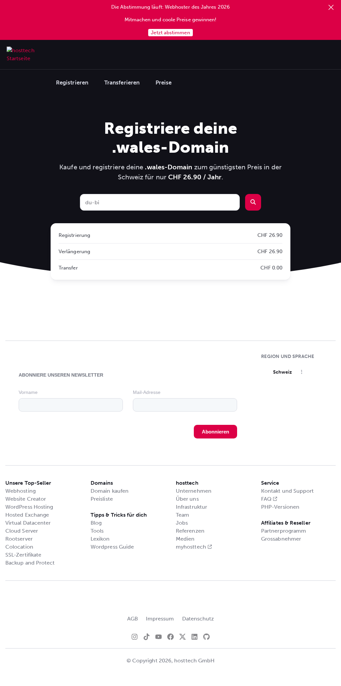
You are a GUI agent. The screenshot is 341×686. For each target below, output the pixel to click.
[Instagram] (134, 636)
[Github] (206, 636)
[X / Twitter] (182, 636)
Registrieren (72, 82)
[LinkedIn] (194, 636)
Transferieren (122, 82)
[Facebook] (170, 636)
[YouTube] (158, 636)
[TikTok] (146, 636)
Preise (163, 82)
